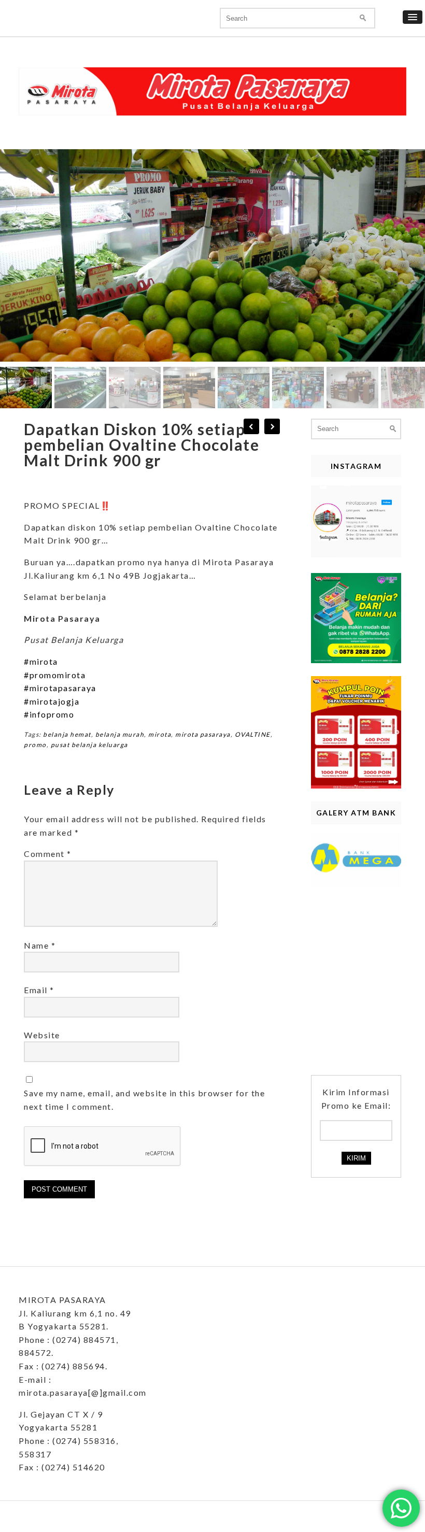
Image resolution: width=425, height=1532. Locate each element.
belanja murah (120, 734)
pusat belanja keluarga (89, 745)
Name (39, 945)
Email (39, 990)
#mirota (41, 661)
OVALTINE (253, 734)
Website (42, 1035)
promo (35, 745)
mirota (159, 734)
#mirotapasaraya (60, 688)
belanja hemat (67, 734)
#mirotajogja (51, 701)
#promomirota (55, 675)
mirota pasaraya (203, 734)
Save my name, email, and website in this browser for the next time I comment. (144, 1099)
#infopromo (49, 714)
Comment (48, 853)
